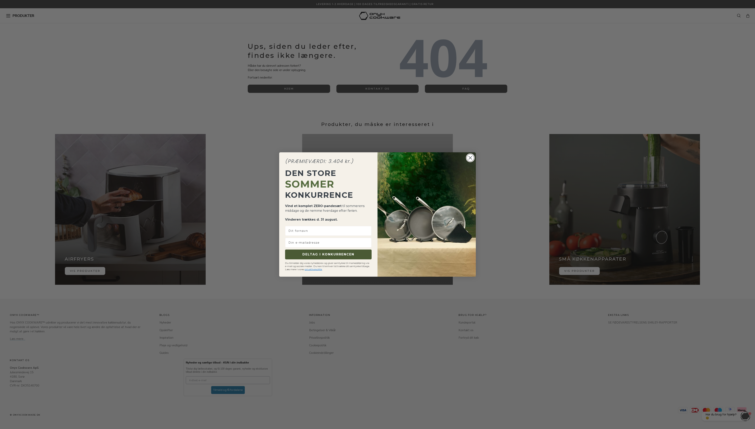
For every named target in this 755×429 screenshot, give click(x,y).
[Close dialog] (470, 158)
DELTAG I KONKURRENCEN (328, 254)
